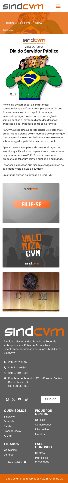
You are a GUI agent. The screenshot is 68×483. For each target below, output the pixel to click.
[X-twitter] (13, 399)
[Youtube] (20, 399)
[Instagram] (26, 399)
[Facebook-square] (7, 399)
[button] (58, 6)
